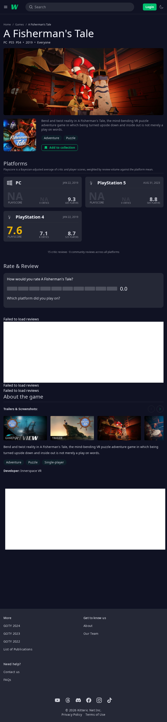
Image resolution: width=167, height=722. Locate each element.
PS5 (11, 42)
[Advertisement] (83, 352)
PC (5, 42)
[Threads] (67, 700)
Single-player (54, 462)
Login (149, 7)
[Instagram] (99, 700)
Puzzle (70, 138)
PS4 (18, 42)
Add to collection (62, 147)
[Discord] (78, 700)
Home (7, 24)
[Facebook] (88, 700)
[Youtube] (57, 700)
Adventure (51, 138)
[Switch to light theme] (161, 7)
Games (19, 24)
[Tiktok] (109, 700)
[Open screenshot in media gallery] (119, 428)
